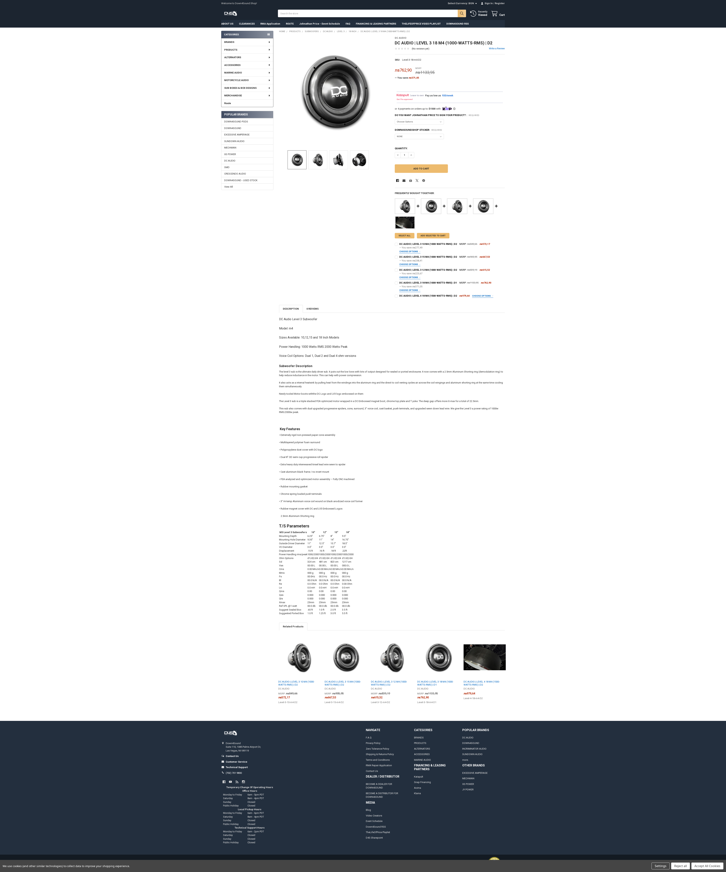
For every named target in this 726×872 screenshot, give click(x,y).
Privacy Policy (373, 743)
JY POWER (468, 789)
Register (500, 3)
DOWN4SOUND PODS (236, 121)
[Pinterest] (423, 180)
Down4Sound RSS (376, 826)
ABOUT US (227, 23)
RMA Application (270, 23)
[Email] (404, 180)
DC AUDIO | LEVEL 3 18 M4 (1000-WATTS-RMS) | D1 (428, 282)
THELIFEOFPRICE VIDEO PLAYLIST (421, 23)
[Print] (410, 180)
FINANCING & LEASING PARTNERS (376, 23)
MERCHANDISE (233, 95)
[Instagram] (243, 782)
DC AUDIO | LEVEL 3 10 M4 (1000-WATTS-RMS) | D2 (428, 244)
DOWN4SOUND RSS (457, 23)
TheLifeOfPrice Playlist (378, 832)
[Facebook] (397, 180)
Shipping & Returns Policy (380, 754)
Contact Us (372, 771)
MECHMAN (230, 147)
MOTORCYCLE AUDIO (236, 80)
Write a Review (497, 48)
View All (228, 186)
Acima (417, 787)
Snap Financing (422, 782)
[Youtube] (230, 782)
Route (227, 103)
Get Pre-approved (405, 99)
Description (291, 308)
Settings (660, 866)
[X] (417, 180)
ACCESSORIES (232, 65)
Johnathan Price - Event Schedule (319, 23)
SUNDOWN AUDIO (234, 141)
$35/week (447, 95)
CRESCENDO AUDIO (235, 173)
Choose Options (409, 251)
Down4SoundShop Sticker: (418, 129)
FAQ (348, 23)
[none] (334, 91)
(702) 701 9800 (234, 773)
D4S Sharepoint (374, 837)
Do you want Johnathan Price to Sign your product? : (437, 115)
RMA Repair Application (379, 765)
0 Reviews (312, 308)
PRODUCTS (230, 49)
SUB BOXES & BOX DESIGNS (240, 88)
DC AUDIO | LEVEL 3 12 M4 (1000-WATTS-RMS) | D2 (428, 269)
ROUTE (290, 23)
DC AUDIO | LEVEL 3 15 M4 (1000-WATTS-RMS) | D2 (428, 256)
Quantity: (401, 148)
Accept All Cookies (707, 866)
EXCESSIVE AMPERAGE (237, 134)
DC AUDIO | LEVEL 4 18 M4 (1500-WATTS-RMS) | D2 (428, 295)
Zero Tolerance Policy (377, 748)
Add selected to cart (433, 235)
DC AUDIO (229, 160)
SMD (227, 167)
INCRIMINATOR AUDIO (474, 748)
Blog (368, 810)
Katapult (418, 776)
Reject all (680, 866)
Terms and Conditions (378, 759)
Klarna (417, 793)
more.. (465, 759)
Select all (404, 235)
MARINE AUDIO (233, 72)
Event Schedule (374, 821)
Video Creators (374, 815)
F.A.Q (369, 737)
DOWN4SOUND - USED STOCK (241, 180)
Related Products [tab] (293, 626)
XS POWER (230, 154)
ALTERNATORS (232, 57)
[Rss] (237, 782)
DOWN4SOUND (232, 128)
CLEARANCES (247, 23)
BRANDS (229, 42)
